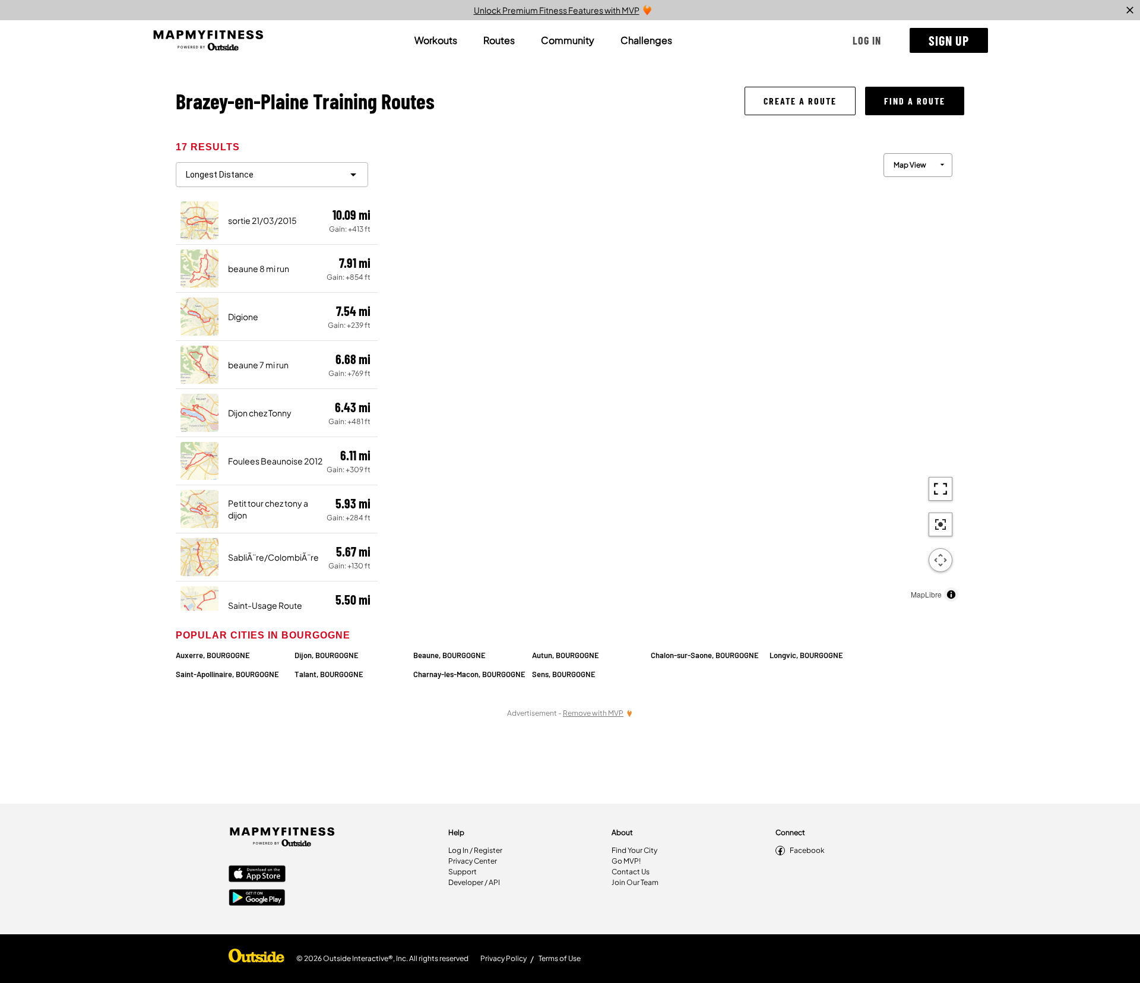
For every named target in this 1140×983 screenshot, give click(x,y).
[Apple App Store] (257, 875)
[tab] (435, 40)
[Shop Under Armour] (256, 959)
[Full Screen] (940, 489)
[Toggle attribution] (951, 594)
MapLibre (926, 594)
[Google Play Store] (257, 899)
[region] (671, 374)
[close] (1130, 10)
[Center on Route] (940, 524)
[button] (867, 40)
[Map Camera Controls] (940, 560)
